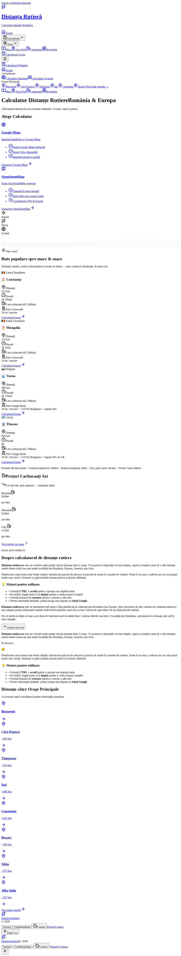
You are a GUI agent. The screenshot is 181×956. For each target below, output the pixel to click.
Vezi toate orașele (11, 910)
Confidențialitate (22, 927)
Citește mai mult (15, 627)
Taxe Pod (20, 49)
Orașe (10, 44)
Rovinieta (51, 49)
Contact (59, 926)
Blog (8, 49)
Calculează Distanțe (17, 65)
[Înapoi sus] (4, 952)
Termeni (7, 927)
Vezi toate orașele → (97, 86)
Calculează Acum (15, 54)
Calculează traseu (11, 317)
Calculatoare (13, 38)
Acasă (9, 33)
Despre (51, 926)
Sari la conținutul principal (16, 2)
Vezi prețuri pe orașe (12, 544)
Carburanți (36, 49)
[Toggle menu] (4, 59)
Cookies (41, 927)
